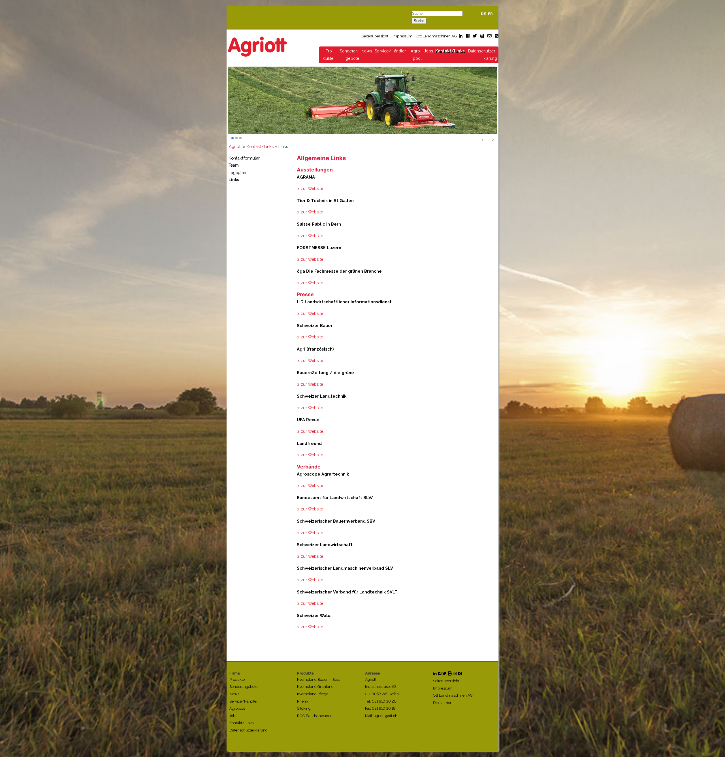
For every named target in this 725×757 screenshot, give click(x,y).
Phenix (303, 701)
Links (234, 179)
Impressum (402, 36)
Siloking (304, 709)
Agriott (235, 146)
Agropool (237, 709)
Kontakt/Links (449, 51)
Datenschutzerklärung (248, 730)
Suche (419, 21)
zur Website (312, 188)
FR (490, 14)
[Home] (257, 46)
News (366, 51)
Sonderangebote (243, 687)
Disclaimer (442, 703)
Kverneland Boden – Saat (318, 679)
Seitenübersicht (375, 36)
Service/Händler (390, 51)
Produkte (237, 679)
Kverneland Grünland (315, 687)
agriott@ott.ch (385, 716)
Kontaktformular (244, 158)
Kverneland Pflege (312, 694)
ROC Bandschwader (314, 716)
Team (234, 165)
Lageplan (237, 172)
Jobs (428, 51)
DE (483, 14)
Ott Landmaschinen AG (436, 36)
